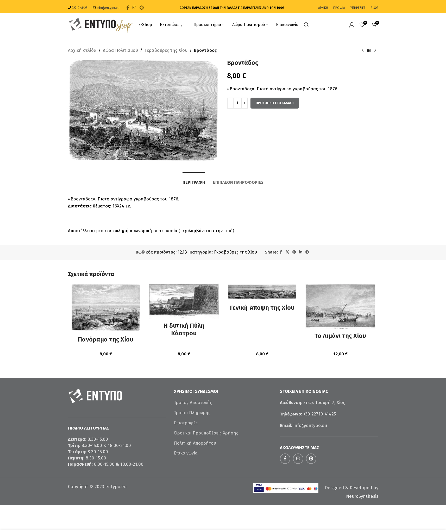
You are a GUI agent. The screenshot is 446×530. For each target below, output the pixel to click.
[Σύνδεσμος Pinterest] (142, 8)
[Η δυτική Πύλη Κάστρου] (184, 301)
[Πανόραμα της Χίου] (106, 308)
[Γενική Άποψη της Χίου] (262, 292)
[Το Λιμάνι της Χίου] (340, 306)
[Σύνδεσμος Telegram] (307, 252)
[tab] (194, 180)
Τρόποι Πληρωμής (192, 412)
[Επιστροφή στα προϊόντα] (369, 50)
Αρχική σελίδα (82, 50)
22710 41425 (79, 8)
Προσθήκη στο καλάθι (275, 103)
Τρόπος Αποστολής (193, 402)
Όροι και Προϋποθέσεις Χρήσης (206, 433)
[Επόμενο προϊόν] (375, 50)
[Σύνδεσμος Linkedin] (301, 252)
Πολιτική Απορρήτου (195, 443)
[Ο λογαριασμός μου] (352, 25)
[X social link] (287, 252)
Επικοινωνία (186, 453)
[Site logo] (100, 24)
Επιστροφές (186, 423)
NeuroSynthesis (362, 496)
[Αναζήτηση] (306, 25)
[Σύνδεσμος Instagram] (134, 8)
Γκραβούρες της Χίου (166, 50)
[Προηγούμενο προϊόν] (363, 50)
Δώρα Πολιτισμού (120, 50)
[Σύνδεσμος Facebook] (128, 8)
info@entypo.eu (108, 8)
